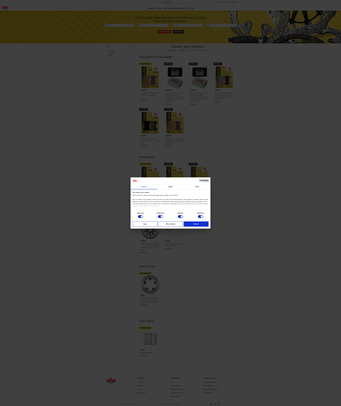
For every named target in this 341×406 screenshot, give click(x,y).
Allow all (196, 224)
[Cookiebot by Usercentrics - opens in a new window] (201, 180)
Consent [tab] (144, 186)
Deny (145, 224)
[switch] (160, 216)
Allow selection (170, 224)
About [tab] (197, 186)
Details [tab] (170, 186)
